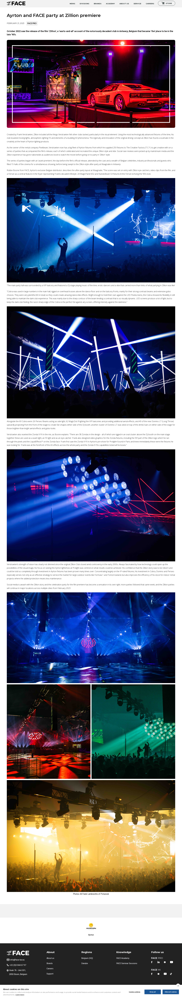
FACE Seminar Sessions (126, 963)
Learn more (19, 995)
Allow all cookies (171, 992)
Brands (97, 4)
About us (50, 958)
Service (137, 4)
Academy (110, 4)
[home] (16, 2)
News (72, 4)
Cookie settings (134, 992)
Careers (150, 4)
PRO (157, 958)
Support (50, 974)
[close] (178, 986)
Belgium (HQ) (87, 958)
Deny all (153, 992)
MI (156, 969)
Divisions (84, 4)
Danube (84, 963)
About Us (124, 4)
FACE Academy (122, 958)
